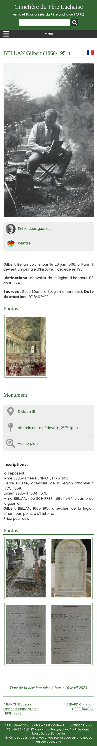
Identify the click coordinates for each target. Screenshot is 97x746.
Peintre (24, 243)
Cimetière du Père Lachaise (48, 10)
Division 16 (26, 411)
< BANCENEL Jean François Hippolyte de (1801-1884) (21, 709)
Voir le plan (28, 443)
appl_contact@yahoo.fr (54, 729)
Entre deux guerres (34, 228)
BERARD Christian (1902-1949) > (80, 706)
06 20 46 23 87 (23, 729)
